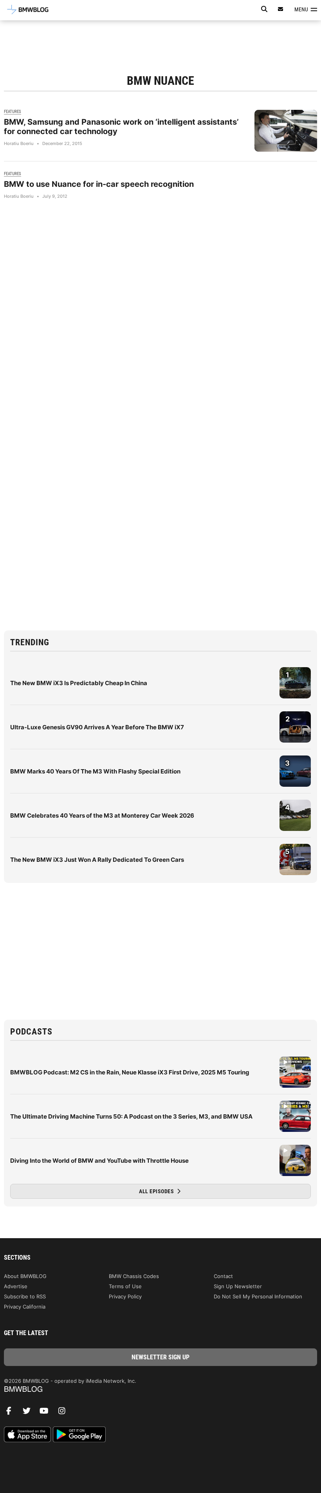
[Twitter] (29, 1413)
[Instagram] (64, 1413)
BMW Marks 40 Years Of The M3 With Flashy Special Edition (95, 771)
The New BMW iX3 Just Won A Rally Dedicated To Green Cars (97, 859)
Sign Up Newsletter (238, 1286)
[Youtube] (47, 1413)
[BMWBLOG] (160, 1389)
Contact (223, 1276)
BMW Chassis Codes (134, 1276)
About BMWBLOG (25, 1276)
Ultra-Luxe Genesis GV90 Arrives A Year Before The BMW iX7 (97, 727)
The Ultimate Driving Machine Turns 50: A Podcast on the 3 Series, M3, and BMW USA (131, 1116)
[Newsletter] (281, 9)
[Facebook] (12, 1413)
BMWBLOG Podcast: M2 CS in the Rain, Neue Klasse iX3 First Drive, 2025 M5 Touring (129, 1072)
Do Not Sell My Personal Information (258, 1296)
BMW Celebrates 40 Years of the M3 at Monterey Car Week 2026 (102, 815)
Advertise (15, 1286)
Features (12, 111)
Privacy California (24, 1306)
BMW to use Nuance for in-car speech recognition (99, 184)
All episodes (157, 1191)
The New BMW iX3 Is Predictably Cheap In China (78, 683)
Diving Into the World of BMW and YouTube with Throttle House (99, 1160)
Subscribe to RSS (25, 1296)
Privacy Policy (125, 1296)
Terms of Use (125, 1286)
